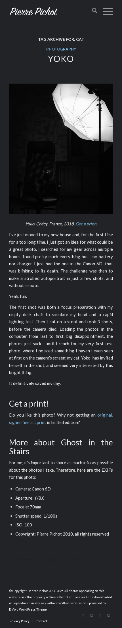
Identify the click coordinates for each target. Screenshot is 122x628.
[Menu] (105, 11)
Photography (61, 49)
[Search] (91, 11)
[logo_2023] (50, 11)
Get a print (85, 223)
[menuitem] (91, 11)
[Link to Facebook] (83, 615)
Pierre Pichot (89, 560)
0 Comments (55, 560)
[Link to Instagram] (91, 615)
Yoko (61, 58)
